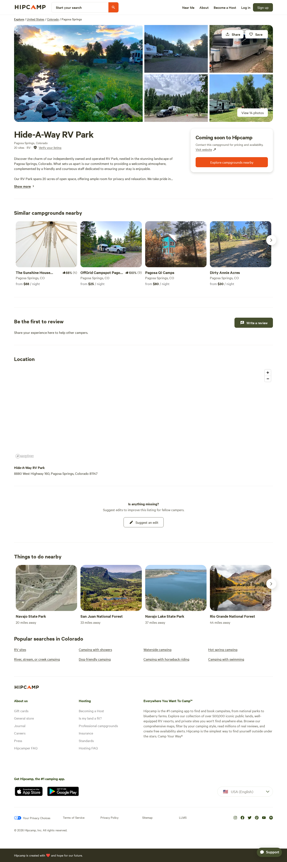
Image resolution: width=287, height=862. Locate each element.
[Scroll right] (271, 240)
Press (18, 740)
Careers (19, 733)
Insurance (86, 733)
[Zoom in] (268, 373)
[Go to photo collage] (78, 73)
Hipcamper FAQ (25, 748)
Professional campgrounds (98, 725)
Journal (19, 725)
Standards (86, 740)
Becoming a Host (91, 710)
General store (24, 718)
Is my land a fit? (90, 718)
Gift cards (21, 710)
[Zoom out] (268, 379)
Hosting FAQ (88, 748)
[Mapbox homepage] (24, 456)
